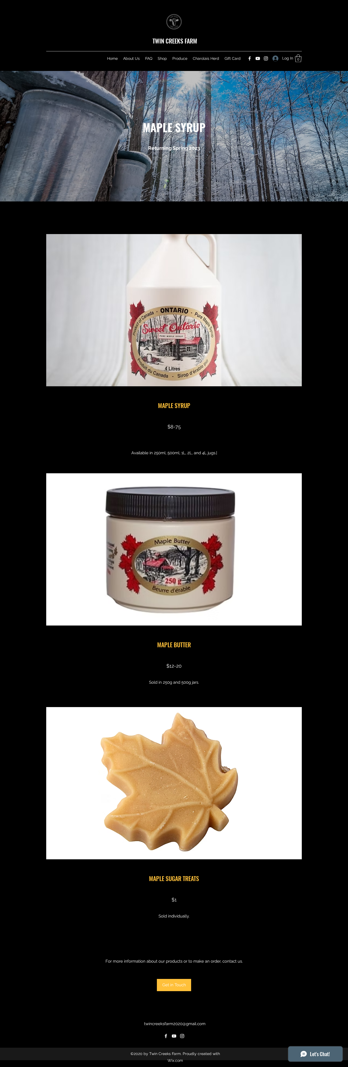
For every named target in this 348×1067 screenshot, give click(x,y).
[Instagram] (266, 58)
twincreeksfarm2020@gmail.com (175, 1023)
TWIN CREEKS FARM (175, 40)
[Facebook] (249, 58)
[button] (298, 58)
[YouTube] (257, 58)
